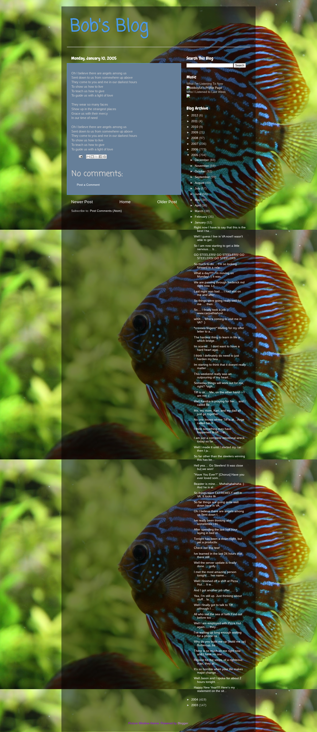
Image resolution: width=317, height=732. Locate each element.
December (202, 160)
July (198, 188)
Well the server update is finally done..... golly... (215, 564)
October (201, 171)
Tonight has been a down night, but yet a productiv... (218, 540)
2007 (195, 143)
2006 (195, 149)
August (200, 182)
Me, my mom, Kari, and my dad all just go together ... (217, 412)
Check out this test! (207, 547)
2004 (195, 699)
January (201, 222)
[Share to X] (96, 157)
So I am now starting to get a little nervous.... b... (216, 247)
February (201, 216)
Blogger (183, 723)
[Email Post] (80, 156)
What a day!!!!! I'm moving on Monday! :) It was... (214, 275)
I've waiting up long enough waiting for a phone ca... (218, 634)
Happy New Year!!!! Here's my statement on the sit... (214, 689)
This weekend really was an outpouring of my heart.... (213, 375)
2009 (195, 132)
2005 (195, 155)
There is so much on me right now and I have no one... (217, 652)
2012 (195, 115)
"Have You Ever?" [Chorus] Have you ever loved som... (219, 476)
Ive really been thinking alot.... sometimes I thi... (214, 522)
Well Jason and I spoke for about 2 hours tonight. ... (217, 680)
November (202, 165)
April (198, 205)
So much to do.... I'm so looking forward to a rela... (215, 265)
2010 (195, 126)
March (199, 211)
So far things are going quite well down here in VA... (216, 504)
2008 (195, 138)
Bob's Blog (109, 27)
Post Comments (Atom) (106, 210)
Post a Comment (88, 184)
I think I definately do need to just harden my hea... (216, 357)
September (203, 177)
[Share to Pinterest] (104, 157)
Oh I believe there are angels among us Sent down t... (219, 513)
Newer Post (82, 202)
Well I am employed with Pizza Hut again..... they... (217, 625)
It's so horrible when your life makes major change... (218, 671)
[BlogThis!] (92, 157)
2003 (195, 705)
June (198, 194)
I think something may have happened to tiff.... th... (212, 430)
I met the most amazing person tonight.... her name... (215, 573)
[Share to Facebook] (100, 157)
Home (125, 202)
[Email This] (88, 157)
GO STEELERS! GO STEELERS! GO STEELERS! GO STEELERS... (219, 256)
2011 (195, 121)
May (198, 199)
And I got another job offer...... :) (215, 590)
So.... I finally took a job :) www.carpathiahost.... (211, 311)
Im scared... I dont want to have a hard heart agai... (217, 348)
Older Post (167, 202)
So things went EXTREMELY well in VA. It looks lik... (218, 494)
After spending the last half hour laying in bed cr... (215, 531)
